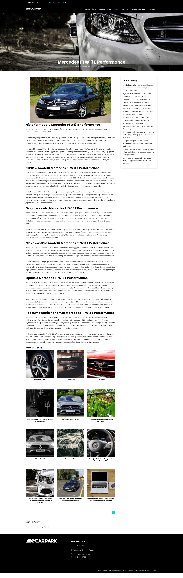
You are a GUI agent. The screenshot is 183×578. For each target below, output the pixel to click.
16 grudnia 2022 (84, 66)
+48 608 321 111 (33, 2)
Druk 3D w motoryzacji (138, 9)
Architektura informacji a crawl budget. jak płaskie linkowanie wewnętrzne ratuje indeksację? (138, 87)
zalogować (38, 527)
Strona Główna (90, 9)
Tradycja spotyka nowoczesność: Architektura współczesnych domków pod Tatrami (137, 143)
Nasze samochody (105, 9)
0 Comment (101, 66)
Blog (116, 9)
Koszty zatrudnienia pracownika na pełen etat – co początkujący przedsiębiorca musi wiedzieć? (139, 134)
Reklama (152, 9)
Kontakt (125, 9)
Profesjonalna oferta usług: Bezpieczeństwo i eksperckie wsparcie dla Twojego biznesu (138, 126)
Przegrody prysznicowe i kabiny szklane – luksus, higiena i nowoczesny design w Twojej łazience (138, 152)
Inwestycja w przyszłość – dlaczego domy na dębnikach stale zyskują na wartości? (137, 160)
